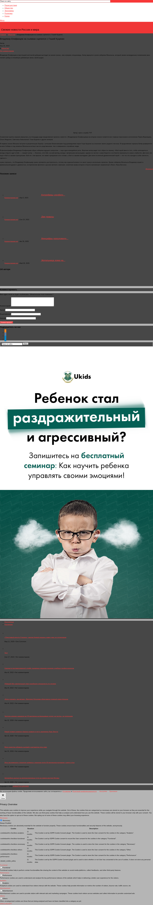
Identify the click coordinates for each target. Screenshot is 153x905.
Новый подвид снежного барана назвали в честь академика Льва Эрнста (31, 732)
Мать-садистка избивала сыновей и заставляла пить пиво (25, 747)
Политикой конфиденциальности (84, 791)
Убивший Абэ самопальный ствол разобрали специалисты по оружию (30, 684)
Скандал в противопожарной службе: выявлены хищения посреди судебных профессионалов (39, 668)
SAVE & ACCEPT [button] (6, 904)
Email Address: (5, 314)
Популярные (9, 622)
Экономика (9, 11)
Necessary (6, 820)
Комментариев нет (11, 198)
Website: (3, 318)
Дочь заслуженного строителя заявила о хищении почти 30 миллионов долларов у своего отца (39, 762)
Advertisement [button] (5, 888)
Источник (149, 169)
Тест (6, 653)
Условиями (67, 791)
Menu (2, 20)
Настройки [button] (103, 791)
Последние (8, 624)
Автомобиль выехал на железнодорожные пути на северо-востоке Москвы (31, 778)
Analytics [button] (3, 880)
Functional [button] (3, 865)
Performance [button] (4, 873)
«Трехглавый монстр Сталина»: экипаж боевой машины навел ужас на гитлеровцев (35, 637)
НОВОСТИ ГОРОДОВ (20, 26)
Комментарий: (5, 306)
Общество (8, 8)
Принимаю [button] (113, 791)
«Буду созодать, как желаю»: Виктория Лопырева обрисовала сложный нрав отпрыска (36, 699)
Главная (3, 34)
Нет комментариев (7, 51)
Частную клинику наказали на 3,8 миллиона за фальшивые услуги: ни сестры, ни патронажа (38, 716)
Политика (8, 13)
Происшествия (10, 5)
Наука (7, 16)
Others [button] (2, 896)
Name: (2, 310)
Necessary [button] (4, 818)
